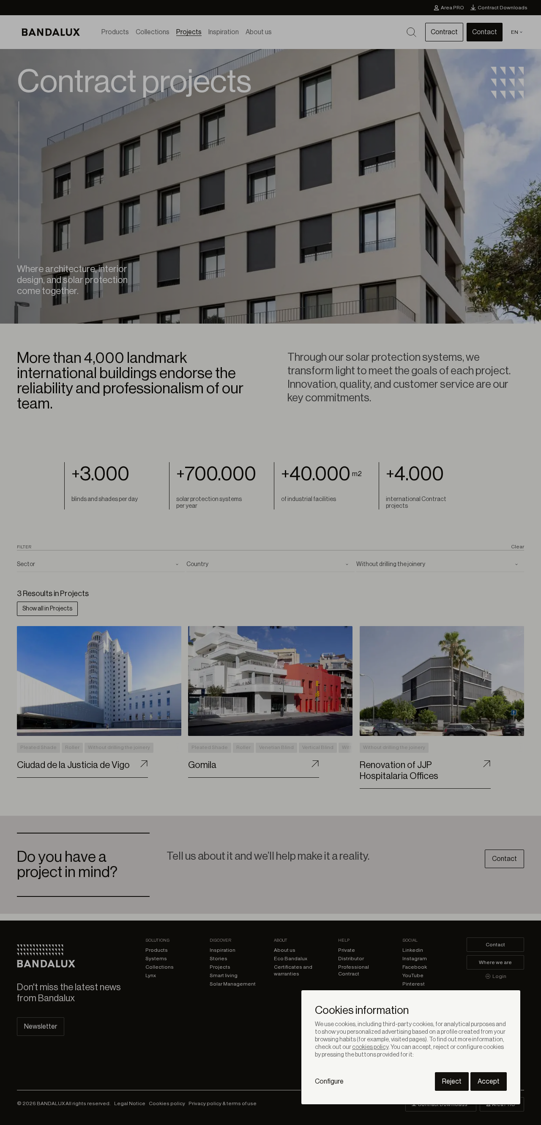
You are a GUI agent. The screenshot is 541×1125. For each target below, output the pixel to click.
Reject (452, 1081)
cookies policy (370, 1047)
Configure (329, 1081)
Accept (489, 1081)
